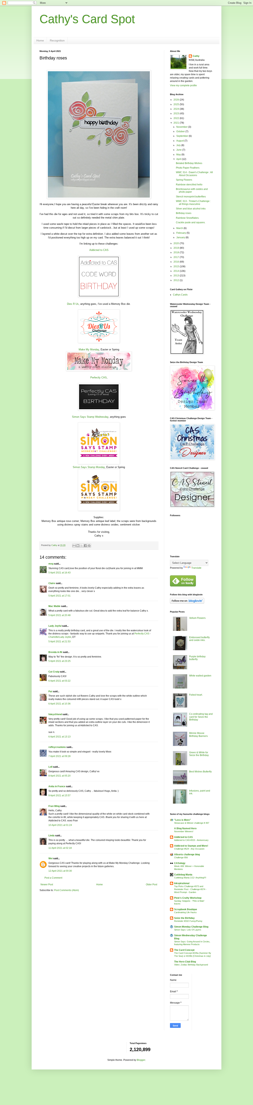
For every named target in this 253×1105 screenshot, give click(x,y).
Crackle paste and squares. (190, 222)
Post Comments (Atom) (66, 890)
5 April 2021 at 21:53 (59, 641)
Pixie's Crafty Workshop (187, 898)
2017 (177, 257)
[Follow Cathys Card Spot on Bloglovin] (187, 602)
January (181, 237)
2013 (177, 275)
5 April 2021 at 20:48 (59, 615)
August (180, 140)
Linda (51, 835)
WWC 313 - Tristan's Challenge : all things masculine (193, 202)
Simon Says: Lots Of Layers (187, 930)
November (182, 127)
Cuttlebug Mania (183, 874)
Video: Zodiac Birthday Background (191, 964)
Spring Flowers (184, 179)
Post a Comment (53, 877)
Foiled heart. (196, 694)
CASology (179, 863)
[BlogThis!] (78, 546)
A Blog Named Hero (185, 828)
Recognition (57, 40)
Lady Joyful (54, 626)
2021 (177, 122)
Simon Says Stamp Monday (89, 467)
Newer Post (47, 884)
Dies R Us (73, 303)
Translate (196, 568)
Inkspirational (181, 883)
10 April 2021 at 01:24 (60, 825)
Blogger (141, 1060)
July (178, 145)
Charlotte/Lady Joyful (59, 637)
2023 (177, 113)
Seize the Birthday (184, 918)
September (182, 136)
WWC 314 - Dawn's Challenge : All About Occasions (194, 173)
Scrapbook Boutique (185, 909)
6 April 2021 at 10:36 (59, 703)
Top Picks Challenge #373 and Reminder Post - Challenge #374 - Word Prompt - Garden (190, 889)
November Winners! (183, 831)
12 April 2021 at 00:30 (60, 871)
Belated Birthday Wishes (189, 163)
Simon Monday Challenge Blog (191, 926)
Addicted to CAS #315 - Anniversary (191, 840)
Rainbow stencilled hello (189, 184)
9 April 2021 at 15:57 (59, 795)
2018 (177, 252)
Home (40, 40)
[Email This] (74, 546)
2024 (177, 109)
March (180, 228)
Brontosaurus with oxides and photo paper (192, 190)
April (179, 159)
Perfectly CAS (98, 377)
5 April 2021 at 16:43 (59, 572)
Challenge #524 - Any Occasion (189, 849)
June (179, 149)
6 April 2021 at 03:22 (59, 680)
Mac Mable (54, 606)
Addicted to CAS (99, 250)
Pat (50, 691)
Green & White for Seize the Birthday (199, 754)
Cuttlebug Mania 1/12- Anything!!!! (190, 877)
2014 (177, 271)
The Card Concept (184, 950)
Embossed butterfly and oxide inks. (199, 639)
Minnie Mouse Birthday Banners (198, 734)
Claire (51, 583)
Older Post (151, 884)
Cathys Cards (180, 294)
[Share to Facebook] (85, 546)
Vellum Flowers (197, 618)
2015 (177, 266)
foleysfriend (55, 714)
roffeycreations (57, 747)
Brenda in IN (55, 652)
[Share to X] (82, 546)
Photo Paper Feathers (187, 167)
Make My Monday (89, 349)
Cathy (196, 56)
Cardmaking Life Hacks (185, 912)
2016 (177, 261)
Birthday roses (183, 213)
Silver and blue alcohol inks (191, 208)
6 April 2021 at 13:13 (59, 736)
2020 (177, 243)
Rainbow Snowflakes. (187, 218)
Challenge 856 (181, 857)
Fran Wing (54, 806)
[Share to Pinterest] (89, 546)
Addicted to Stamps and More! (191, 845)
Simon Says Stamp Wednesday (90, 416)
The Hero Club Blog (185, 961)
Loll (50, 766)
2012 (177, 280)
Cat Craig (53, 671)
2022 (177, 118)
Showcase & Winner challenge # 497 (191, 823)
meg (50, 563)
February (181, 233)
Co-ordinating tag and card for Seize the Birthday (201, 717)
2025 (177, 104)
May (178, 154)
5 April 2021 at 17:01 (59, 595)
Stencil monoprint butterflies (191, 196)
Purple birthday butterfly (197, 658)
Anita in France (56, 786)
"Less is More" (182, 820)
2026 (177, 99)
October (180, 131)
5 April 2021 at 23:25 (59, 661)
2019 (177, 248)
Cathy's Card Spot (87, 19)
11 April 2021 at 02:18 (60, 848)
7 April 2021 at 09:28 (59, 756)
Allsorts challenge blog (187, 854)
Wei (50, 858)
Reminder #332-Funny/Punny (188, 921)
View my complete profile (183, 85)
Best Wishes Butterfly (200, 771)
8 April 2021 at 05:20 (59, 775)
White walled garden (200, 675)
